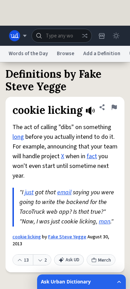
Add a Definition (101, 53)
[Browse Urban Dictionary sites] (18, 36)
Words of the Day (28, 53)
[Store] (102, 36)
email (64, 192)
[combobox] (62, 36)
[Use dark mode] (116, 36)
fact (92, 156)
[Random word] (84, 36)
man (104, 221)
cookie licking (26, 236)
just (29, 192)
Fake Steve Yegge (67, 236)
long (18, 137)
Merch (104, 260)
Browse (65, 53)
